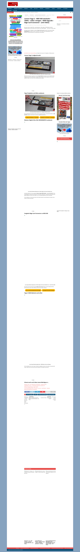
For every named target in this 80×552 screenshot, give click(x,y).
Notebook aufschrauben (42, 394)
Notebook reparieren (51, 394)
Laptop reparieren (29, 394)
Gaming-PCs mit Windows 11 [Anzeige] (47, 117)
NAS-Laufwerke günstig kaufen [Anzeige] (33, 290)
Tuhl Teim (15, 10)
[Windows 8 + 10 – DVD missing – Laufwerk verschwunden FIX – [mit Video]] (29, 505)
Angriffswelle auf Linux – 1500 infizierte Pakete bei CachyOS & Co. (34, 385)
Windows (26, 8)
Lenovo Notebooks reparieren (39, 25)
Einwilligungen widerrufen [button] (68, 548)
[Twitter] (72, 12)
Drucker (41, 8)
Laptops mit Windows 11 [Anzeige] (32, 117)
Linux (31, 8)
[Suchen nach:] (64, 21)
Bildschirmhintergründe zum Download (30, 389)
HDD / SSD (35, 8)
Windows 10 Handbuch (18, 8)
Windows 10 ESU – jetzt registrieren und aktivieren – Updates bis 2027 (35, 384)
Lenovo (35, 394)
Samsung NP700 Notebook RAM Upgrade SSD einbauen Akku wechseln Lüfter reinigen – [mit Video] (51, 542)
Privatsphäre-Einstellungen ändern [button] (45, 548)
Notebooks (47, 8)
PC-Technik (65, 8)
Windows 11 (10, 8)
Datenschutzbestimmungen (34, 548)
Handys (53, 8)
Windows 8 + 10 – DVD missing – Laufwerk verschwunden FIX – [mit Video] (28, 542)
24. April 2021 (27, 25)
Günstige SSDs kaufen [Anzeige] (48, 290)
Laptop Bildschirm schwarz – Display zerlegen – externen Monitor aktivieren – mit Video (40, 542)
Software (9, 10)
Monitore (59, 8)
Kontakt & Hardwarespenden (25, 548)
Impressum (17, 548)
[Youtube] (70, 12)
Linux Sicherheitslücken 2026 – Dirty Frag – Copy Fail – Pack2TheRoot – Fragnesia (37, 388)
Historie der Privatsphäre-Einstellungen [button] (57, 548)
